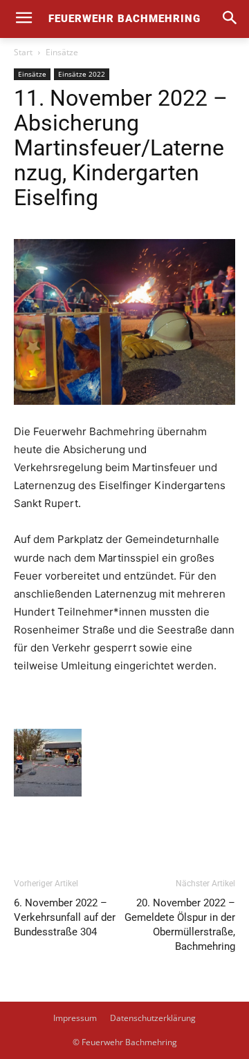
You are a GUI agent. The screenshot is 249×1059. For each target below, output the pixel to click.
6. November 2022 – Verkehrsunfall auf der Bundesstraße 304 (65, 917)
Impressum (75, 1018)
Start (23, 52)
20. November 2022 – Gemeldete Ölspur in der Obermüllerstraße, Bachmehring (179, 925)
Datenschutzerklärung (153, 1018)
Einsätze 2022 (81, 74)
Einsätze (62, 52)
